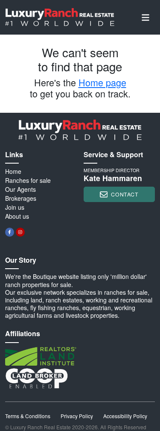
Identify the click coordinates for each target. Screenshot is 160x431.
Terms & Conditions (27, 415)
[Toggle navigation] (145, 17)
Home (13, 171)
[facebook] (9, 232)
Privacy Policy (77, 415)
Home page (102, 82)
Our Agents (20, 189)
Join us (14, 207)
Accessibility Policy (125, 415)
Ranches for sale (28, 180)
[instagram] (20, 232)
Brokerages (20, 198)
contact (124, 194)
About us (17, 216)
